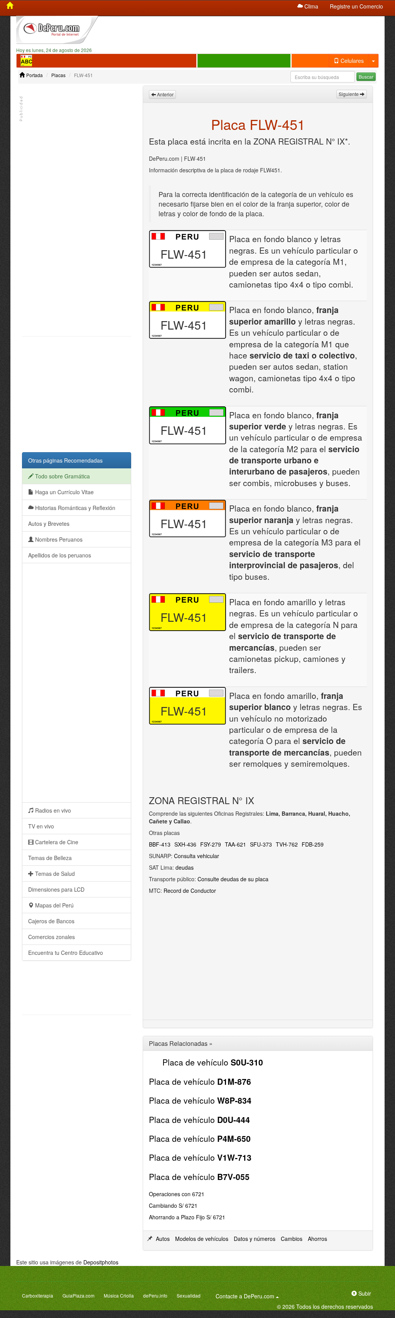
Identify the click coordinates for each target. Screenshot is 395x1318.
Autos (163, 1238)
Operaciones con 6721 (176, 1194)
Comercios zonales (51, 937)
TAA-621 (235, 844)
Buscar (366, 76)
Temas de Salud (54, 873)
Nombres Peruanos (58, 539)
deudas (185, 867)
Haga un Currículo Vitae (64, 492)
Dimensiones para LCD (56, 889)
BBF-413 (159, 844)
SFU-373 (261, 844)
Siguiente (349, 94)
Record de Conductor (190, 890)
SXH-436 (185, 844)
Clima (310, 6)
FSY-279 (210, 844)
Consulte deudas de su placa (233, 879)
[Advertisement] (244, 29)
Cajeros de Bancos (51, 921)
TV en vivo (41, 826)
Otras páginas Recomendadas (65, 460)
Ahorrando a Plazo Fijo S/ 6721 (187, 1217)
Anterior (165, 94)
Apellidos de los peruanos (59, 555)
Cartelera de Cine (56, 842)
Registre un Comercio (356, 6)
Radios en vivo (52, 810)
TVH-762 (287, 844)
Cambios (291, 1238)
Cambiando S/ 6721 (173, 1205)
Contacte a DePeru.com (248, 1296)
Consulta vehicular (196, 856)
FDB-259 (313, 844)
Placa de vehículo (212, 1062)
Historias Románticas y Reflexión (74, 508)
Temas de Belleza (50, 858)
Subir (364, 1293)
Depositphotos (100, 1262)
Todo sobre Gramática (62, 476)
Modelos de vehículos (201, 1238)
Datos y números (254, 1238)
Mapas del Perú (54, 905)
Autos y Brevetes (48, 523)
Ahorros (317, 1238)
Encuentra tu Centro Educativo (65, 952)
